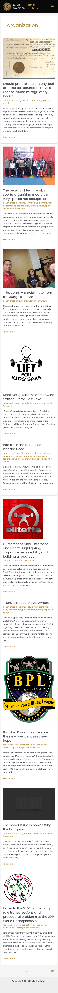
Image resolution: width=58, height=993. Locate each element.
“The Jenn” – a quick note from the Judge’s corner (27, 294)
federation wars (11, 744)
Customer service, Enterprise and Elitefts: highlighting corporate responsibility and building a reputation (25, 550)
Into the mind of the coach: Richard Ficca (24, 447)
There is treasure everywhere (26, 602)
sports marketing (24, 403)
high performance (24, 456)
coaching (20, 202)
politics (36, 744)
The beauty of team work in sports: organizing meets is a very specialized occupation (25, 194)
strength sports (44, 609)
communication (34, 453)
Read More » (9, 137)
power (44, 744)
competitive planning (36, 202)
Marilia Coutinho (33, 6)
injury (5, 609)
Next (53, 971)
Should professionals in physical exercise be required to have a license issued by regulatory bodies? (28, 89)
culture (6, 100)
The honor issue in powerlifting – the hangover (28, 827)
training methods (38, 459)
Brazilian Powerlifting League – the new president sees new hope (27, 736)
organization (24, 100)
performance (22, 459)
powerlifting (9, 747)
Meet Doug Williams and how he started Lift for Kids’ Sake (28, 397)
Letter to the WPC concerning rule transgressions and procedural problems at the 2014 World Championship (29, 914)
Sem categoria (38, 100)
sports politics (37, 205)
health (14, 100)
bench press (9, 202)
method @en (39, 456)
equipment (8, 456)
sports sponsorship (43, 403)
